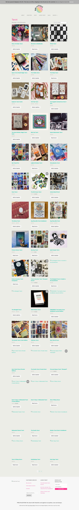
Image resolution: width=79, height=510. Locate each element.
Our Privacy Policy (31, 505)
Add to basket (16, 49)
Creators (29, 15)
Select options (35, 107)
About (22, 15)
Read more (34, 49)
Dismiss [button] (71, 1)
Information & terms (30, 485)
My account (28, 483)
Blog (49, 15)
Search (55, 15)
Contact (28, 488)
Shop (35, 15)
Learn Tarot (42, 15)
